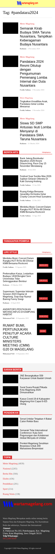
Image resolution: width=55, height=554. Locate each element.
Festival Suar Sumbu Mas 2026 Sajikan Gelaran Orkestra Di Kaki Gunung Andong (35, 179)
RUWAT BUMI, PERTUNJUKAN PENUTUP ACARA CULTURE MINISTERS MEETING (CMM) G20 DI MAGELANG (18, 337)
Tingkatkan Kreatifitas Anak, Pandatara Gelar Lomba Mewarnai (34, 104)
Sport (5, 489)
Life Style (43, 280)
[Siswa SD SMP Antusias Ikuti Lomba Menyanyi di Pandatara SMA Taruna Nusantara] (10, 123)
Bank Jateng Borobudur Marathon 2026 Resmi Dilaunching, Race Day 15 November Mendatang (33, 162)
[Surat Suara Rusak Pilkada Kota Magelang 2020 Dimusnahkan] (10, 390)
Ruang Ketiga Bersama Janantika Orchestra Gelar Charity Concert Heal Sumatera (35, 194)
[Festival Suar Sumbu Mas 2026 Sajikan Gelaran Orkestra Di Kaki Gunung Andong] (10, 181)
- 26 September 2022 (22, 318)
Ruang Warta (9, 494)
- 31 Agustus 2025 (20, 267)
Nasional (7, 468)
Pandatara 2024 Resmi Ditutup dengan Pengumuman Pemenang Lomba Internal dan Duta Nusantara (33, 73)
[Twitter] (14, 512)
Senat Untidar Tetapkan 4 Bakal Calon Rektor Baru (36, 420)
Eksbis (42, 331)
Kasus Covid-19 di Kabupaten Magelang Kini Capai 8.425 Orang (35, 401)
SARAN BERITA (12, 369)
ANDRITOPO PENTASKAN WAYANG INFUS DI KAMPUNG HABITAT (19, 312)
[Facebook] (4, 512)
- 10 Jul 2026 (31, 170)
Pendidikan (8, 484)
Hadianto (23, 49)
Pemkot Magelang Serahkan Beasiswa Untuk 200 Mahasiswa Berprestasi (34, 446)
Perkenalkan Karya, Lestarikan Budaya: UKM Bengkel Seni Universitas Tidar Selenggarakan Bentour (18, 277)
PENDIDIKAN (11, 413)
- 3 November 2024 (33, 49)
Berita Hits (44, 265)
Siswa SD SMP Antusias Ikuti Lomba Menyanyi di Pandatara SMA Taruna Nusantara (35, 131)
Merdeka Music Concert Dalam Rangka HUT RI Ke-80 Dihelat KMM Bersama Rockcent (35, 209)
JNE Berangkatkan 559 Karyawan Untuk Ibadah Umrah (35, 376)
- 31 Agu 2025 (36, 216)
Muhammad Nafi (8, 318)
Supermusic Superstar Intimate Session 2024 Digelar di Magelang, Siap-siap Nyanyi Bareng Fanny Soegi (18, 295)
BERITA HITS (11, 152)
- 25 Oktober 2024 (16, 285)
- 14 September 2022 (22, 354)
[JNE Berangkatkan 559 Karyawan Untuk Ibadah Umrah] (10, 379)
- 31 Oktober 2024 (33, 143)
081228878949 (9, 538)
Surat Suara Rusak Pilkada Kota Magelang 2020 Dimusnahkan (33, 390)
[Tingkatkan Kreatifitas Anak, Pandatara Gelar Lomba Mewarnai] (10, 102)
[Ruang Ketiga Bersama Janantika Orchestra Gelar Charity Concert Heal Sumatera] (10, 196)
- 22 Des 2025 (36, 200)
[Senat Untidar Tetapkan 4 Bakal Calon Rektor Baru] (10, 422)
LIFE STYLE (10, 252)
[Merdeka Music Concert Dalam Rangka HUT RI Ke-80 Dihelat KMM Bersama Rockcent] (10, 211)
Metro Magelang (27, 24)
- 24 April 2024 (15, 303)
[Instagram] (9, 512)
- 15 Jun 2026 (35, 185)
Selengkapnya (46, 152)
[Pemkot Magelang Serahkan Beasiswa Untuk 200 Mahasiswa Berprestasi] (10, 446)
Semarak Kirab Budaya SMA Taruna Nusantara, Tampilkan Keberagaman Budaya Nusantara (36, 36)
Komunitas (44, 316)
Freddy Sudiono (25, 90)
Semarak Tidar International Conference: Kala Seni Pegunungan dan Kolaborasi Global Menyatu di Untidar (34, 434)
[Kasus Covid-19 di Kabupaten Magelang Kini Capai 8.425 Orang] (10, 402)
